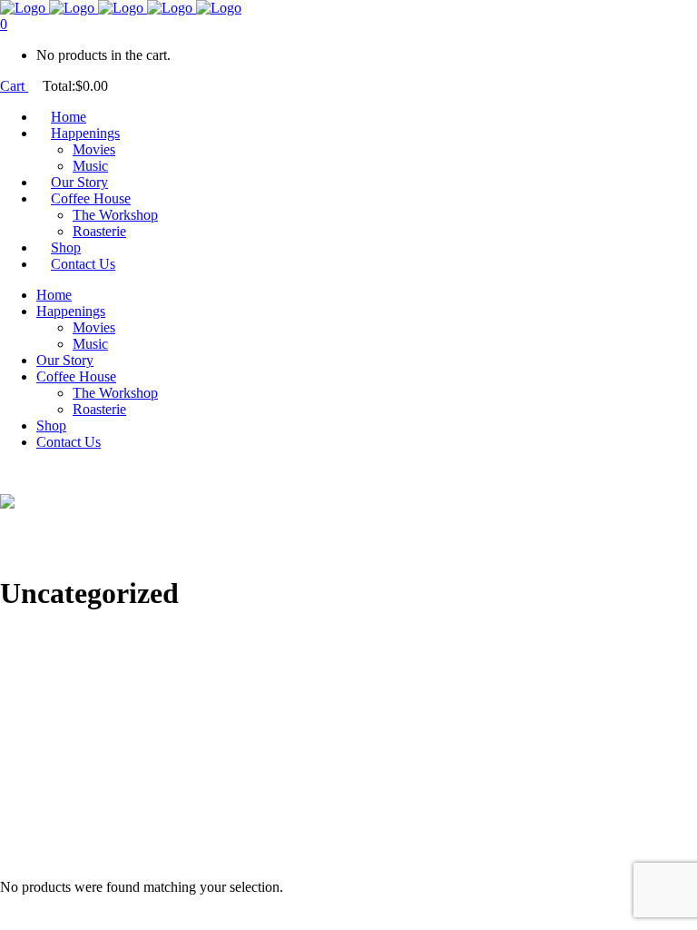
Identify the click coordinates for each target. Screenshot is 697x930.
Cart (14, 86)
